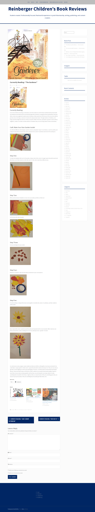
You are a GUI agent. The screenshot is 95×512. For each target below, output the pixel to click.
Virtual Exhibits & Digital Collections (56, 2)
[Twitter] (16, 495)
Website (11, 464)
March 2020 (67, 165)
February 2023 (68, 118)
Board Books (68, 191)
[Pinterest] (11, 500)
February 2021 (68, 150)
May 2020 (67, 162)
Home (29, 2)
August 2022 (67, 129)
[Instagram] (21, 495)
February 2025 (68, 108)
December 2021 (68, 141)
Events (37, 2)
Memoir (67, 199)
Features (67, 194)
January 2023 (68, 120)
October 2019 (68, 172)
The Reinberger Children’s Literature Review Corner (74, 208)
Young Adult (67, 217)
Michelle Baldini (19, 85)
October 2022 (68, 125)
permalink (30, 409)
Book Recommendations (44, 2)
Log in (38, 492)
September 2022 (68, 127)
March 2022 (67, 137)
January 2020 (68, 169)
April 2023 (67, 115)
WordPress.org (39, 497)
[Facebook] (11, 495)
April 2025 (67, 104)
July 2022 (67, 130)
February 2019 (68, 176)
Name (10, 452)
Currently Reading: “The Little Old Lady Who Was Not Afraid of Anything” (50, 401)
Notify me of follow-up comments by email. (18, 470)
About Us (32, 2)
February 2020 (68, 167)
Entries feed (39, 494)
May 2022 (67, 134)
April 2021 (67, 146)
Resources (65, 2)
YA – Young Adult (68, 215)
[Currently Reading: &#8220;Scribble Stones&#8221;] (17, 392)
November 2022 (68, 123)
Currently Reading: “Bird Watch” (48, 419)
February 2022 (68, 139)
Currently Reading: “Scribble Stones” (16, 397)
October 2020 (68, 157)
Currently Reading (20, 409)
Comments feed (40, 495)
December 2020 (68, 153)
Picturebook (12, 409)
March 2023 (67, 116)
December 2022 (68, 122)
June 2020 (67, 160)
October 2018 (68, 178)
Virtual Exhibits (68, 213)
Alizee (23, 509)
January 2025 (68, 109)
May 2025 (67, 102)
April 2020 (67, 164)
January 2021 (68, 151)
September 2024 (68, 113)
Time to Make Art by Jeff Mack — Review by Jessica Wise (75, 55)
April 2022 (67, 136)
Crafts (17, 409)
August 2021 (67, 143)
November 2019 (68, 171)
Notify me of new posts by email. (16, 473)
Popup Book (68, 205)
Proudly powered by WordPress (13, 509)
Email (10, 458)
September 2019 (68, 174)
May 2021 (67, 144)
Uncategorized (68, 212)
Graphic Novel (68, 196)
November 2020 (68, 155)
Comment (11, 433)
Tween (67, 210)
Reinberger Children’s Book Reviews (47, 9)
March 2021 (67, 148)
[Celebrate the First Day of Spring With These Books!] (33, 392)
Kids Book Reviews (69, 198)
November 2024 (68, 111)
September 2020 (68, 158)
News (66, 201)
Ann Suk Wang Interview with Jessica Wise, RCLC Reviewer (75, 57)
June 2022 (67, 132)
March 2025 (67, 106)
